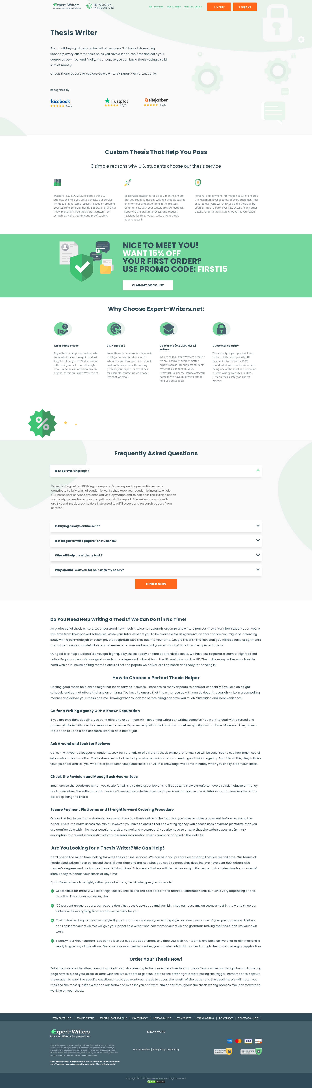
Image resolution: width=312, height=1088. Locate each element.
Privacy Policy (159, 1049)
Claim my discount (148, 285)
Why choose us (193, 6)
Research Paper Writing (113, 1018)
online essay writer (221, 659)
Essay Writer (184, 1018)
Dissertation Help (248, 1018)
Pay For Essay (140, 1018)
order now (156, 584)
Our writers (174, 6)
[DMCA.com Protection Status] (156, 1082)
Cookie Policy (173, 1049)
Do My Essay (226, 1018)
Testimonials (156, 6)
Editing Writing (205, 1018)
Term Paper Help (62, 1018)
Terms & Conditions (142, 1049)
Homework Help (162, 1018)
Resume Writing (85, 1018)
